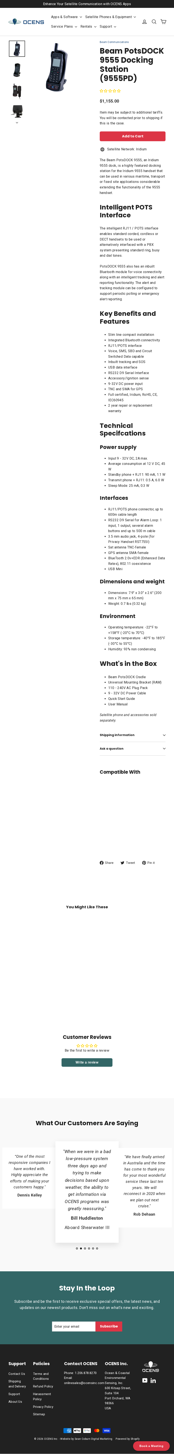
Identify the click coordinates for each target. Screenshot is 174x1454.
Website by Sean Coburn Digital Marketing (86, 1438)
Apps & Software (65, 17)
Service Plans (62, 26)
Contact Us (16, 1374)
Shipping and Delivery (17, 1383)
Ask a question (111, 748)
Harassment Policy (42, 1396)
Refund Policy (43, 1386)
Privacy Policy (43, 1407)
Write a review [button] (87, 1062)
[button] (110, 91)
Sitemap (39, 1414)
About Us (15, 1402)
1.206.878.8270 (86, 1373)
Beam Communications (114, 42)
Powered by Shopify (128, 1438)
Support (106, 26)
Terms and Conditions (41, 1376)
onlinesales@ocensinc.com (84, 1383)
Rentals (86, 26)
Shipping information (117, 735)
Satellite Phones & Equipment (109, 17)
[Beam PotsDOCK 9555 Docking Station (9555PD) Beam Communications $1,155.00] (105, 808)
